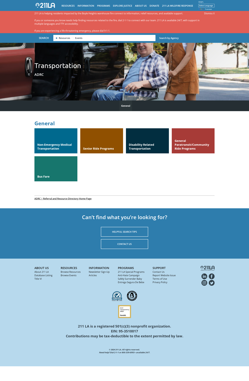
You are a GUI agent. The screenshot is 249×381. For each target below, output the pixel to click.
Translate (208, 9)
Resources (68, 5)
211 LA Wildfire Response (177, 5)
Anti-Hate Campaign (129, 275)
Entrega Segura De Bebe (131, 282)
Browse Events (69, 275)
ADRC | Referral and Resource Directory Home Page (63, 198)
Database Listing (43, 275)
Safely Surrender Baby (130, 278)
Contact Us (159, 271)
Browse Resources (71, 271)
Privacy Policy (160, 282)
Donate (154, 5)
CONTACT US (124, 244)
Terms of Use (160, 278)
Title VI (38, 278)
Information (86, 5)
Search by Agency (169, 38)
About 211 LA (41, 271)
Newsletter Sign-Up (99, 271)
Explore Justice (122, 5)
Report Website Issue (164, 275)
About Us (141, 5)
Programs (103, 5)
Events (78, 38)
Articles (93, 275)
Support (159, 268)
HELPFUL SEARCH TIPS (124, 231)
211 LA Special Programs (131, 271)
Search (44, 38)
